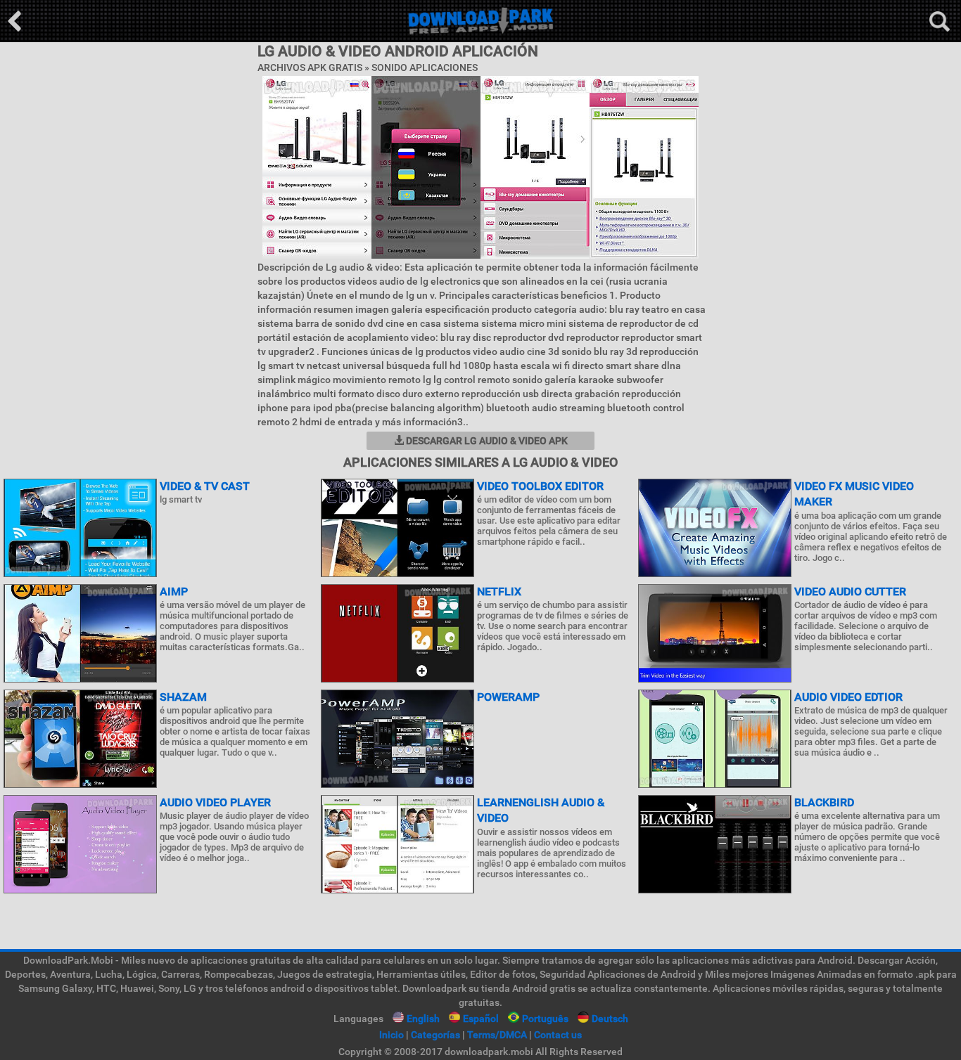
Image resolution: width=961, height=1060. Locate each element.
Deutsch (610, 1018)
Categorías (435, 1034)
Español (481, 1018)
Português (545, 1018)
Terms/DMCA (497, 1034)
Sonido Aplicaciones (424, 67)
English (423, 1018)
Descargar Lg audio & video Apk (486, 440)
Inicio (391, 1034)
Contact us (558, 1034)
